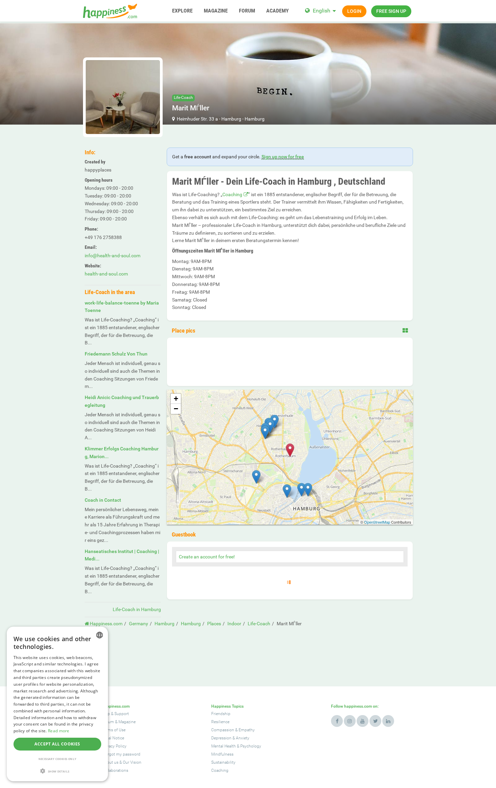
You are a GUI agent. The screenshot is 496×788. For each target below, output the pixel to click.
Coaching (232, 194)
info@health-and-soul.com (112, 255)
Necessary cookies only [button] (57, 759)
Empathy (247, 730)
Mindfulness (222, 754)
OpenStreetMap (377, 522)
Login (354, 11)
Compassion (222, 730)
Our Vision (132, 762)
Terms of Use (114, 730)
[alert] (57, 704)
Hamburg (231, 119)
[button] (57, 770)
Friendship (220, 713)
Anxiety (242, 738)
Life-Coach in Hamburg (137, 609)
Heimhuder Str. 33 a (197, 119)
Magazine (127, 721)
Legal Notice (113, 738)
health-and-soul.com (106, 274)
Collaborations (115, 770)
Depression (221, 738)
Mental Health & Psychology (236, 746)
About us (110, 762)
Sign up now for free (282, 156)
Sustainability (223, 762)
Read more (59, 731)
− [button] (176, 408)
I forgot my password (121, 754)
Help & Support (115, 713)
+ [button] (176, 398)
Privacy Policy (114, 746)
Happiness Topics (227, 706)
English (321, 10)
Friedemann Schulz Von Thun (116, 354)
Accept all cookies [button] (57, 744)
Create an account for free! (207, 556)
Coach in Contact (103, 500)
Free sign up (391, 11)
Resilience (220, 721)
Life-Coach (183, 97)
